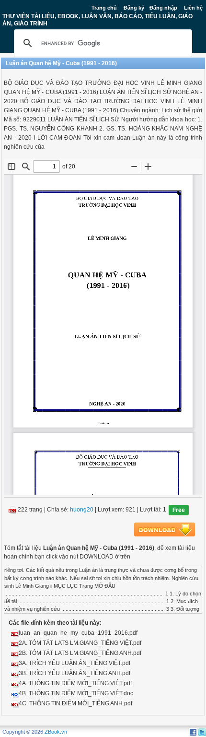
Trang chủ (104, 8)
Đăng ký (134, 8)
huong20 (81, 510)
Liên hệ (193, 8)
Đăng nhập (163, 8)
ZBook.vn (56, 732)
